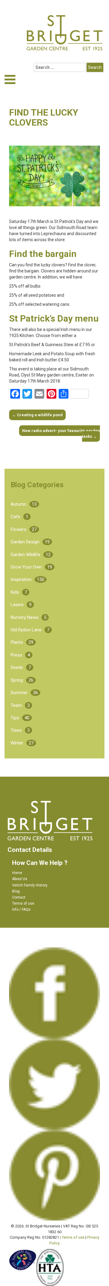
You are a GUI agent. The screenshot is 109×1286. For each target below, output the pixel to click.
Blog (16, 891)
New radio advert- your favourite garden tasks (61, 433)
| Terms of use (72, 1237)
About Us (19, 879)
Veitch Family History (30, 885)
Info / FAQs (21, 909)
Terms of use (23, 903)
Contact (18, 897)
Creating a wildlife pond (37, 415)
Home (17, 873)
